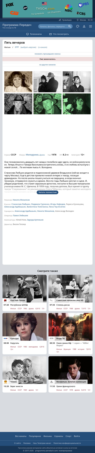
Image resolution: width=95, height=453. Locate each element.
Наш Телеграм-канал (42, 443)
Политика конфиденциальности (67, 443)
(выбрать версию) (28, 47)
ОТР (17, 47)
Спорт (68, 436)
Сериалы (58, 436)
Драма (42, 155)
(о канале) (42, 47)
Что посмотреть (61, 34)
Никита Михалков (21, 200)
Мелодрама (32, 154)
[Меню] (90, 26)
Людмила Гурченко (40, 204)
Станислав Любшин (21, 204)
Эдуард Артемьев (35, 219)
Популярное (35, 436)
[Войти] (84, 26)
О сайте (17, 443)
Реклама (27, 443)
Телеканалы (36, 34)
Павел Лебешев (20, 215)
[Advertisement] (47, 134)
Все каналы (20, 436)
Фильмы (47, 436)
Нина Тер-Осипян (57, 206)
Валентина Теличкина (37, 206)
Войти (77, 436)
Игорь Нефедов (57, 204)
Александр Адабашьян (15, 206)
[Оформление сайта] (77, 26)
